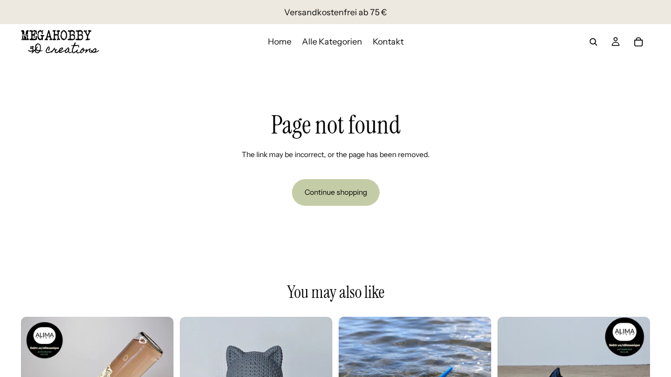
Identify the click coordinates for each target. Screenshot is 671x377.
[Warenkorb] (638, 41)
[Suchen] (593, 41)
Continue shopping (336, 192)
